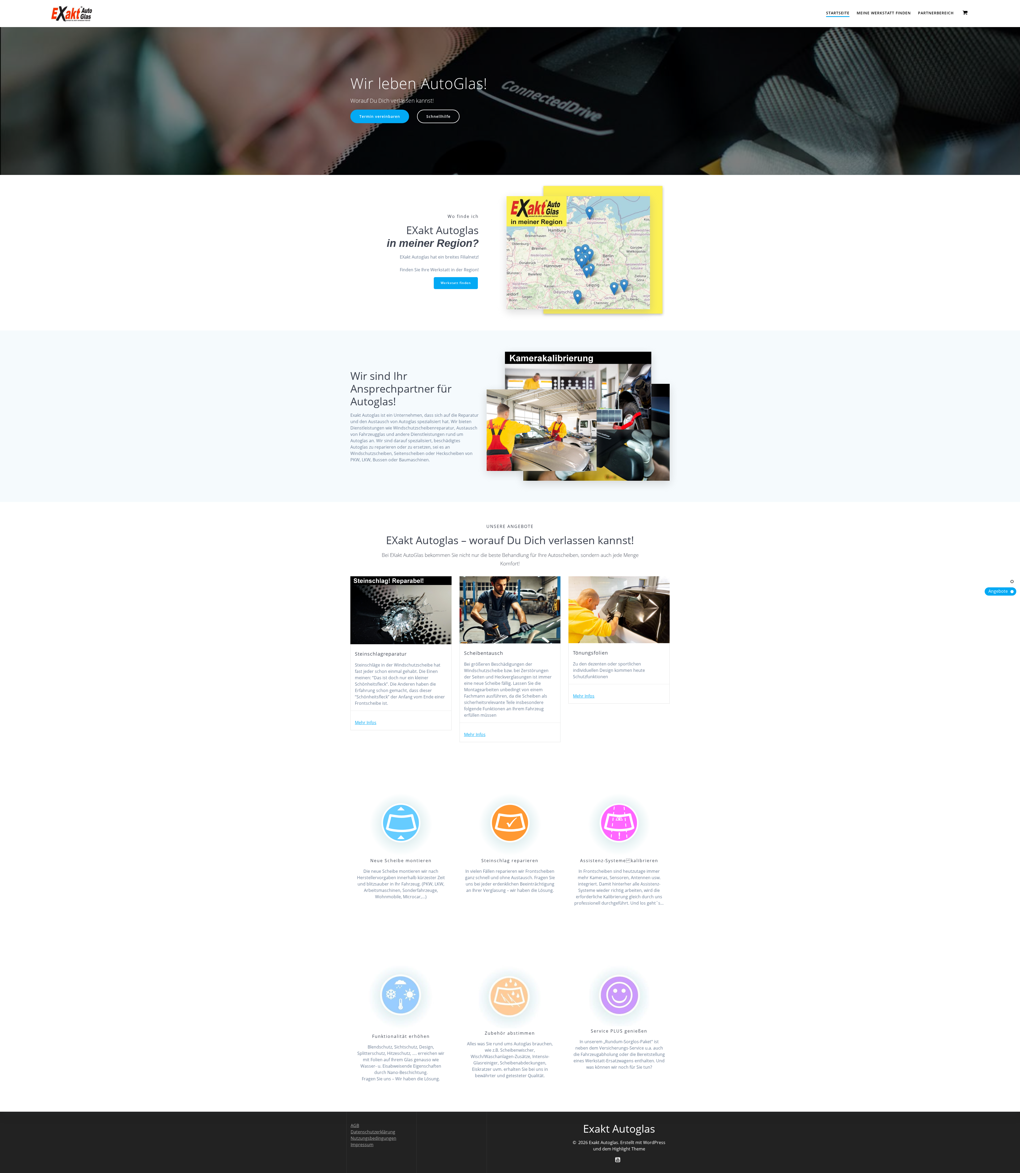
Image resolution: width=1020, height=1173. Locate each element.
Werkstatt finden (456, 283)
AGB (355, 1125)
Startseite (837, 12)
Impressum (362, 1145)
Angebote (998, 591)
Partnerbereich (936, 12)
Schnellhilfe (438, 116)
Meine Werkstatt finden (884, 12)
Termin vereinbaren (379, 116)
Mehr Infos (365, 722)
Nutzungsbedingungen (373, 1138)
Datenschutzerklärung (373, 1132)
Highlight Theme (628, 1149)
